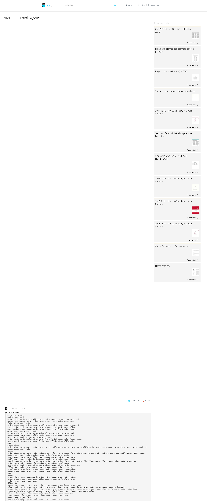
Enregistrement (153, 5)
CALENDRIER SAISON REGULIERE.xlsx (173, 29)
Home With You (162, 265)
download (135, 401)
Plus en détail (192, 43)
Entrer (143, 5)
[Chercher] (115, 5)
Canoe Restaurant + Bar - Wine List (172, 246)
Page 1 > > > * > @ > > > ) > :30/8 (171, 71)
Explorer (129, 5)
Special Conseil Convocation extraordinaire (175, 91)
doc (50, 6)
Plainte (147, 401)
